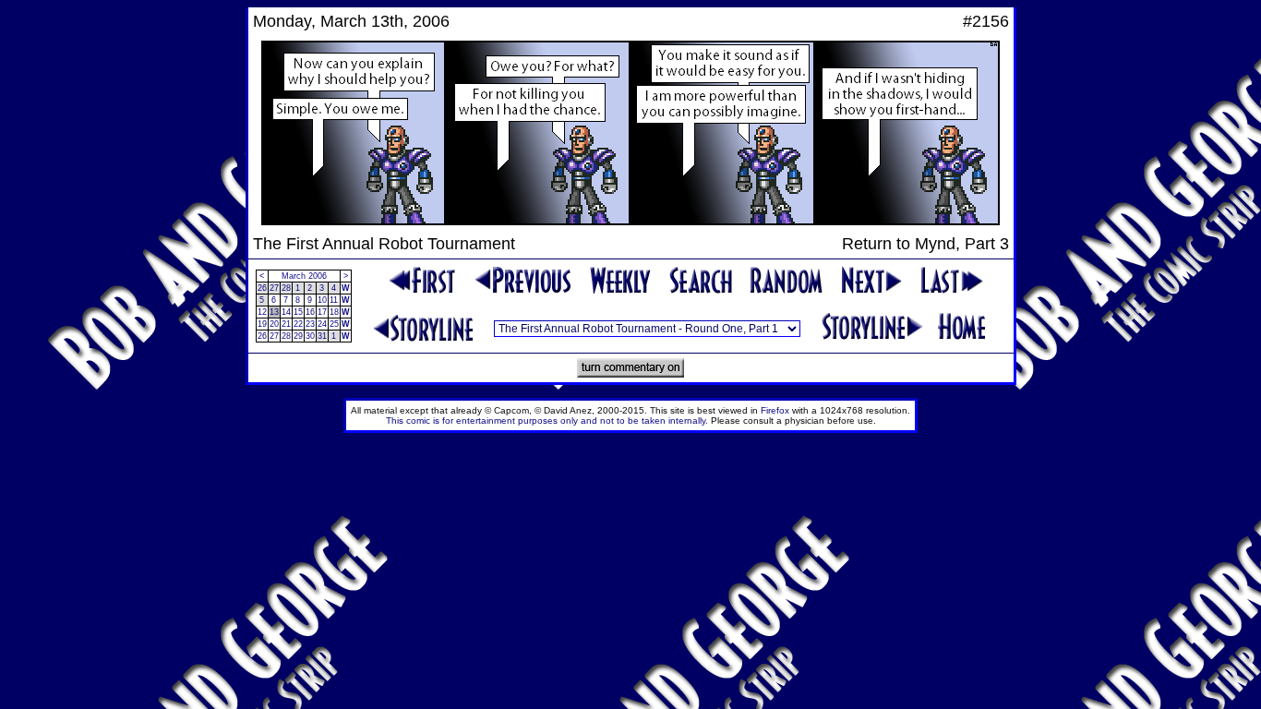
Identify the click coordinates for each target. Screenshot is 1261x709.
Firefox (775, 410)
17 (322, 312)
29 (298, 336)
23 (310, 324)
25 (334, 324)
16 (310, 312)
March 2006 (304, 276)
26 (262, 288)
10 (322, 300)
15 (298, 312)
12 (262, 312)
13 (274, 312)
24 (322, 324)
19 (262, 324)
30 (310, 336)
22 (298, 324)
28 (286, 288)
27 (274, 288)
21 (286, 324)
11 (334, 300)
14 (286, 312)
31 (322, 336)
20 (274, 324)
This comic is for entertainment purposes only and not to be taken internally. (547, 420)
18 (334, 312)
